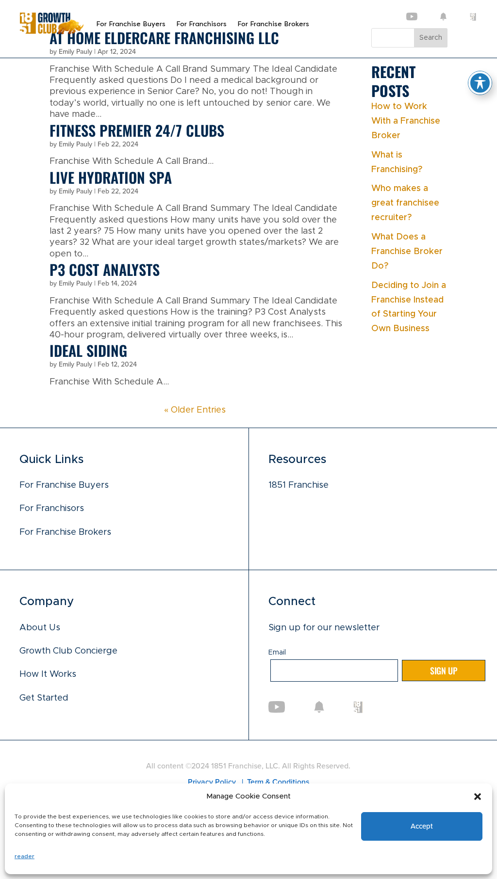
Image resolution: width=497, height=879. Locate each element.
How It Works (47, 674)
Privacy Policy (213, 781)
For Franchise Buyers (131, 24)
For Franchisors (201, 24)
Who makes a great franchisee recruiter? (405, 203)
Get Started (43, 698)
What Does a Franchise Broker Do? (407, 252)
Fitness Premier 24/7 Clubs (137, 130)
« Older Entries (195, 410)
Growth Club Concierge (68, 651)
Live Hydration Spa (111, 177)
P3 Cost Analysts (105, 269)
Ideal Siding (88, 350)
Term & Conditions (278, 781)
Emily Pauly (75, 144)
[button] (477, 796)
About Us (39, 627)
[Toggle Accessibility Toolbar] (480, 83)
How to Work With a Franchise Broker (405, 121)
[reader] (51, 32)
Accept (421, 826)
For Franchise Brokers (273, 24)
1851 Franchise (298, 485)
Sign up (443, 670)
